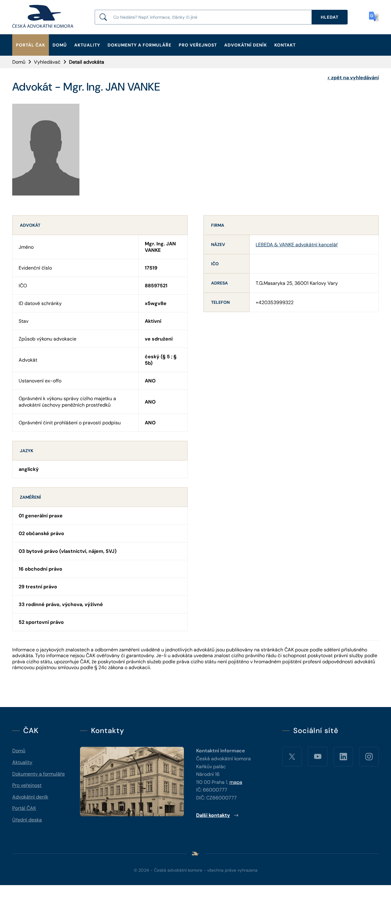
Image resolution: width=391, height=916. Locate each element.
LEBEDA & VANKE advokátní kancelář (297, 244)
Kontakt (285, 45)
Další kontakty (213, 815)
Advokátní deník (245, 45)
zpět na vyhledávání (353, 77)
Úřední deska (27, 820)
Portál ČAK (30, 45)
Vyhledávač (47, 62)
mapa (235, 782)
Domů (60, 45)
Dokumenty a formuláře (139, 45)
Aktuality (87, 45)
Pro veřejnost (198, 45)
